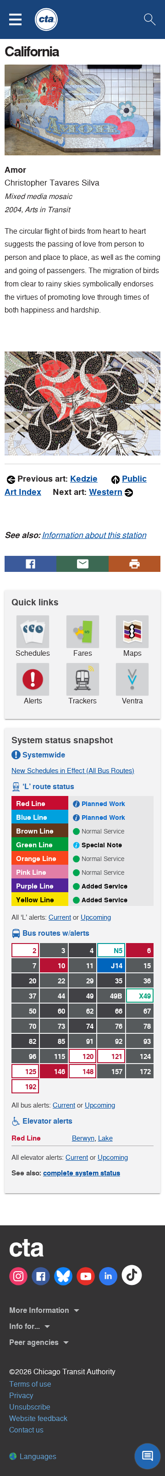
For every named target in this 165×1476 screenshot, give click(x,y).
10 (61, 966)
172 (145, 1071)
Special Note (102, 845)
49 (90, 996)
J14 (116, 966)
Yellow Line (35, 900)
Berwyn (83, 1138)
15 (147, 966)
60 (61, 1011)
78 (147, 1026)
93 (147, 1041)
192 (30, 1087)
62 (90, 1011)
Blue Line (31, 817)
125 (30, 1071)
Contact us (26, 1430)
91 (90, 1041)
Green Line (34, 845)
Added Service (104, 886)
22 (61, 981)
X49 (145, 996)
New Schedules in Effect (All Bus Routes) (72, 770)
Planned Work (103, 803)
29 (90, 981)
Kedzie (84, 478)
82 (32, 1041)
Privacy (21, 1395)
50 (32, 1011)
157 (116, 1071)
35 (118, 981)
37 (32, 996)
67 (147, 1011)
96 (32, 1056)
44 (61, 996)
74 (90, 1026)
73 (61, 1026)
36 (147, 981)
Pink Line (31, 872)
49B (116, 996)
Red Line (30, 803)
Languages (37, 1456)
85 (61, 1041)
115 (59, 1056)
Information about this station (94, 535)
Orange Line (36, 858)
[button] (21, 19)
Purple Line (35, 886)
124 (145, 1056)
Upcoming (96, 917)
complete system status (81, 1173)
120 (88, 1056)
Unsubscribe (29, 1407)
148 (88, 1071)
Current (60, 917)
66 (118, 1011)
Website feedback (38, 1418)
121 (116, 1056)
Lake (105, 1138)
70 (32, 1026)
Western (105, 492)
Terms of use (30, 1384)
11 (90, 966)
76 (118, 1026)
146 (59, 1071)
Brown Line (35, 831)
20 (32, 981)
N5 (118, 951)
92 (118, 1041)
